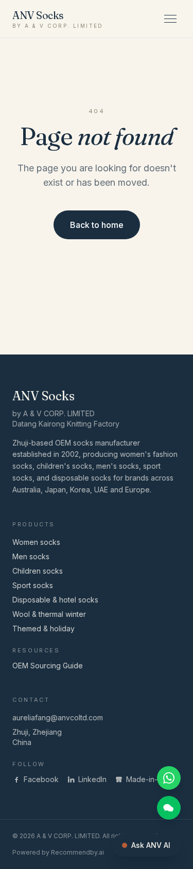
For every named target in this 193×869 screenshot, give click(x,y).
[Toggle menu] (170, 19)
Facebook (41, 779)
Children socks (37, 570)
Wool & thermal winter (49, 614)
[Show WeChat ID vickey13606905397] (169, 808)
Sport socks (32, 585)
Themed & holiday (43, 628)
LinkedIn (92, 779)
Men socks (30, 556)
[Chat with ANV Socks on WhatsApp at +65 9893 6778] (169, 778)
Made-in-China (151, 779)
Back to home (97, 225)
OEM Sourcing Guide (47, 665)
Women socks (36, 542)
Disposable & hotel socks (55, 599)
